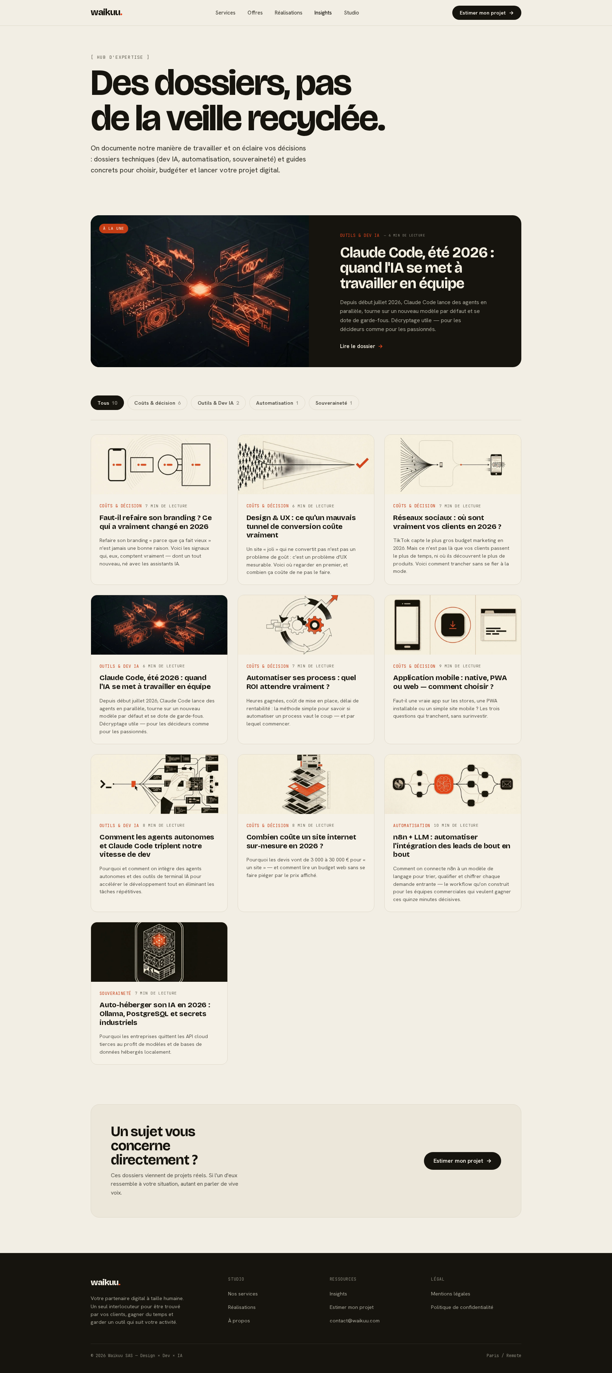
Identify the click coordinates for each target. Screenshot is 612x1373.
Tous (107, 402)
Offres (255, 12)
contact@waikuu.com (355, 1320)
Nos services (243, 1293)
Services (225, 12)
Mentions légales (450, 1293)
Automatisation (277, 402)
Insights (323, 12)
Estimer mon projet (487, 12)
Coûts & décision (157, 402)
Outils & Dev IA (218, 402)
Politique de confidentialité (462, 1307)
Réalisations (288, 12)
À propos (239, 1320)
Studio (351, 12)
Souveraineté (334, 402)
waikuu (106, 12)
